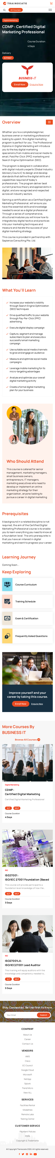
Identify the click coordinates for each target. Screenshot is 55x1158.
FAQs (5, 630)
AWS (27, 1056)
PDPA (27, 1136)
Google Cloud (27, 1070)
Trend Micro (27, 1088)
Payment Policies (27, 1131)
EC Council (27, 1065)
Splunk (27, 1083)
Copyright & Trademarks (27, 1140)
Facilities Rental (27, 1105)
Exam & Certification (13, 613)
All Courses (16, 10)
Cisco (27, 1061)
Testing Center (27, 1118)
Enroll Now (19, 84)
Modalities (27, 1109)
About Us (27, 1034)
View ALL (27, 1092)
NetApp (27, 1079)
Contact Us (27, 1043)
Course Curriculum (12, 579)
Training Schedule (12, 596)
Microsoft (27, 1074)
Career (27, 1039)
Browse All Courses (26, 739)
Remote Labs (27, 1114)
